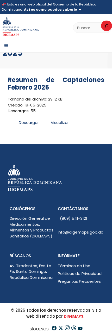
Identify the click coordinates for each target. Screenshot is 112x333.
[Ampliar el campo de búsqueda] (106, 26)
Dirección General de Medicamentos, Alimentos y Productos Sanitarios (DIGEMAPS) (31, 227)
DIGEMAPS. (74, 316)
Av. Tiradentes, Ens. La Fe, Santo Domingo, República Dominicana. (31, 271)
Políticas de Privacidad (80, 273)
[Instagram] (67, 329)
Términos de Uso (74, 265)
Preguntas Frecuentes (79, 281)
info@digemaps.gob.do (80, 232)
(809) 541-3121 (73, 218)
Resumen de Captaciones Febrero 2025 (56, 84)
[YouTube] (80, 329)
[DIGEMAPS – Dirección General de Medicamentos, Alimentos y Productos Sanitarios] (21, 26)
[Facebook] (54, 329)
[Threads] (73, 329)
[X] (60, 329)
